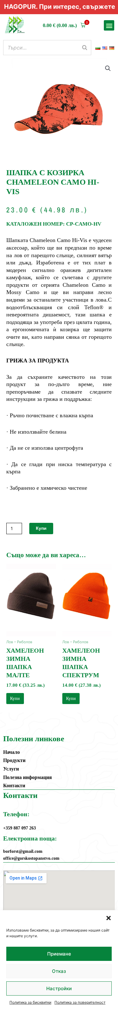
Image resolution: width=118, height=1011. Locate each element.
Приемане (59, 954)
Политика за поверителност (79, 1002)
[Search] (84, 47)
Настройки (59, 988)
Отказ (59, 971)
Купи (41, 528)
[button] (108, 918)
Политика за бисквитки (30, 1002)
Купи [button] (15, 698)
